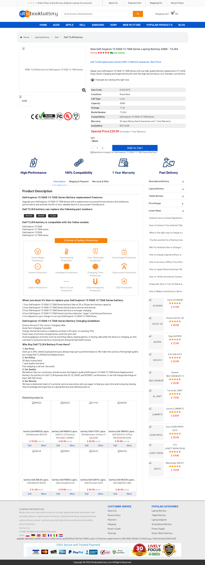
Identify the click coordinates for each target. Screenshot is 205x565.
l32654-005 (170, 538)
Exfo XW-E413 (175, 354)
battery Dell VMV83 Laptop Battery (122, 431)
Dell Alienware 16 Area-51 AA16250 (93, 436)
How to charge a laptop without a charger (166, 255)
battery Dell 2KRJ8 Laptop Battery (37, 479)
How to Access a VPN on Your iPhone (166, 262)
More (43, 445)
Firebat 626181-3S (175, 318)
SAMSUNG (98, 24)
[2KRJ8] (36, 464)
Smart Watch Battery (162, 533)
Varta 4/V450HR (175, 300)
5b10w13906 (82, 538)
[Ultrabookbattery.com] (38, 14)
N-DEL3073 (125, 90)
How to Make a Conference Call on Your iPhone (166, 291)
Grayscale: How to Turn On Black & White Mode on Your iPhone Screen (166, 284)
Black (95, 141)
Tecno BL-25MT (175, 390)
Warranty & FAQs (100, 181)
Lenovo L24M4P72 (175, 408)
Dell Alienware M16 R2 (36, 434)
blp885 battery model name (48, 538)
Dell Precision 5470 (94, 483)
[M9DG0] (36, 415)
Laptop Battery (42, 37)
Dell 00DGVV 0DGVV (36, 483)
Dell (56, 37)
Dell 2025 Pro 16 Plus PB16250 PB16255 (122, 436)
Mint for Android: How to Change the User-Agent (166, 247)
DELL (83, 24)
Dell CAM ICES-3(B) (122, 483)
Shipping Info (156, 3)
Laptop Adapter (159, 520)
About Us (113, 3)
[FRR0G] (65, 464)
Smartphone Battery (162, 524)
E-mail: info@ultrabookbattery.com (37, 531)
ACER (56, 24)
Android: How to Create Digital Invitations (166, 218)
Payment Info (134, 3)
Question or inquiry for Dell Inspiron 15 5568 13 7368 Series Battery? (125, 152)
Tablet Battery (159, 515)
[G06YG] (93, 464)
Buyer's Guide (114, 529)
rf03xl (144, 538)
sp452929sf (68, 538)
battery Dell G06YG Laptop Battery (94, 479)
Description (59, 181)
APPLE (70, 24)
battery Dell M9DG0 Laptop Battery (36, 431)
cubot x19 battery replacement (104, 538)
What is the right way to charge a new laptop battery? (166, 233)
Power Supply (158, 529)
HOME (43, 24)
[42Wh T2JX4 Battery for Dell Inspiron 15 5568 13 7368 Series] (52, 69)
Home (26, 37)
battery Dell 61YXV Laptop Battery (94, 431)
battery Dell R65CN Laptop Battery (122, 479)
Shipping (112, 524)
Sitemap (112, 533)
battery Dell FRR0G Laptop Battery (65, 479)
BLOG (181, 24)
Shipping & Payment (79, 181)
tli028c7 (136, 538)
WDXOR (29, 216)
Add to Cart (135, 148)
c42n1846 (126, 538)
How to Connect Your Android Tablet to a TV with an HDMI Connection (166, 225)
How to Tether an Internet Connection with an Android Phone (166, 277)
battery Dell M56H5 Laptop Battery (65, 431)
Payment (112, 520)
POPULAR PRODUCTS (159, 24)
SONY (113, 24)
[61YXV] (93, 415)
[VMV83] (122, 415)
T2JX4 (53, 216)
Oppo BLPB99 (174, 336)
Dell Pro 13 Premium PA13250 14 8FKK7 (65, 436)
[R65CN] (122, 464)
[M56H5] (65, 415)
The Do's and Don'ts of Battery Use (166, 240)
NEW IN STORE (132, 24)
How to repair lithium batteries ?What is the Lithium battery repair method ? (166, 269)
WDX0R (41, 216)
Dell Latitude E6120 (65, 483)
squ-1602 (152, 538)
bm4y (161, 538)
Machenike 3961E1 (175, 463)
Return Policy (177, 3)
